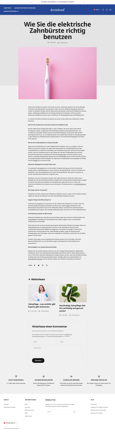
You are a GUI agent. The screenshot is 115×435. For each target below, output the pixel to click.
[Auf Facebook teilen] (34, 265)
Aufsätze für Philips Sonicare (99, 407)
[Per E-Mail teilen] (46, 265)
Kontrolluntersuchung (35, 259)
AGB (26, 413)
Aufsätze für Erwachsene (98, 410)
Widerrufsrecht (29, 410)
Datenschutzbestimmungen (54, 336)
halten (68, 206)
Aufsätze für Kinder (97, 413)
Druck (45, 227)
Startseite (94, 404)
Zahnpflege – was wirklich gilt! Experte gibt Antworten (41, 305)
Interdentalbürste (80, 184)
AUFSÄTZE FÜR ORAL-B (11, 11)
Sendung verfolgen (9, 407)
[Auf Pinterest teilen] (42, 265)
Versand (27, 407)
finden (36, 160)
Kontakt (6, 404)
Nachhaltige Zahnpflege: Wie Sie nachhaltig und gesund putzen (72, 308)
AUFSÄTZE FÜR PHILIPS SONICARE (24, 8)
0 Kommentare (63, 42)
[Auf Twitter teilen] (38, 265)
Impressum (28, 416)
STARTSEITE (7, 8)
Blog (26, 404)
